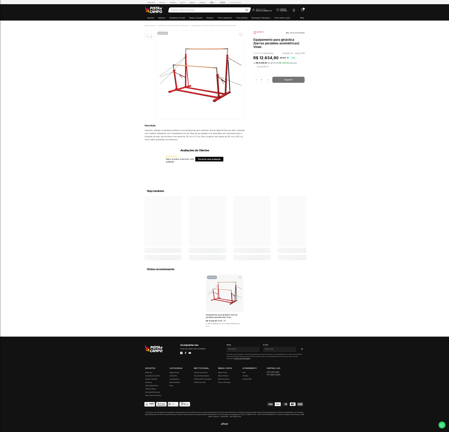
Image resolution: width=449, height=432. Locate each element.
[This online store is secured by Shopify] (149, 404)
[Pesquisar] (246, 10)
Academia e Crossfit (177, 18)
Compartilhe (286, 53)
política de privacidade (242, 358)
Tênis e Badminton (225, 18)
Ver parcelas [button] (261, 66)
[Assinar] (302, 349)
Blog (302, 18)
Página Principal (149, 25)
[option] (200, 75)
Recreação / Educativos (261, 18)
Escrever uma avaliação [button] (209, 159)
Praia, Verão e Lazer (282, 18)
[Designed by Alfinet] (224, 423)
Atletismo (161, 18)
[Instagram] (181, 353)
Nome (229, 345)
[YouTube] (190, 353)
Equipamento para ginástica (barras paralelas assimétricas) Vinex (221, 316)
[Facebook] (185, 353)
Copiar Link (299, 53)
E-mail (265, 345)
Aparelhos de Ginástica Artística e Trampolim (173, 25)
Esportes (150, 18)
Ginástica (209, 18)
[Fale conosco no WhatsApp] (441, 424)
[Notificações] (294, 10)
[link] (163, 250)
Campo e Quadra (195, 18)
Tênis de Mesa (242, 18)
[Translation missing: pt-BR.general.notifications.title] (294, 10)
